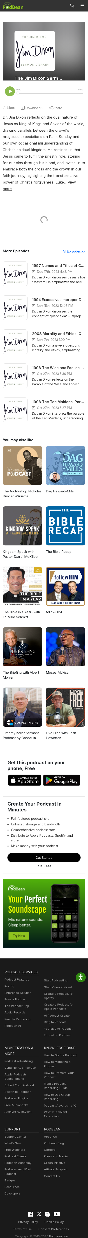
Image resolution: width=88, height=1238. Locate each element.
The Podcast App (17, 1006)
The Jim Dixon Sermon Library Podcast (38, 78)
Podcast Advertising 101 (60, 1105)
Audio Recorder (16, 1012)
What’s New (13, 1143)
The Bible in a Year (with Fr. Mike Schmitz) (21, 614)
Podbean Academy (18, 1163)
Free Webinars (15, 1149)
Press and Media (56, 1156)
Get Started (44, 857)
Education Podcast (57, 1035)
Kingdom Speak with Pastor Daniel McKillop (20, 554)
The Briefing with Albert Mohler (21, 675)
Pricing (9, 986)
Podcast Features (17, 979)
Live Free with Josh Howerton (61, 735)
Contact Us (52, 1176)
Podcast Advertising (19, 1061)
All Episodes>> (74, 251)
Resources (12, 1187)
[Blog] (47, 1214)
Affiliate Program (55, 1169)
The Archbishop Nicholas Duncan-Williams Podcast (22, 494)
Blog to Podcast (55, 1022)
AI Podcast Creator (57, 1015)
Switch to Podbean (18, 1091)
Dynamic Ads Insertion (20, 1067)
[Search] (72, 5)
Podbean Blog (54, 1143)
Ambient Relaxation (18, 1111)
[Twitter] (39, 1214)
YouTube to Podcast (58, 1028)
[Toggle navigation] (82, 5)
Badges (10, 1180)
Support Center (15, 1136)
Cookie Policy (54, 1222)
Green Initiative (54, 1163)
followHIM (54, 612)
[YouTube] (57, 1214)
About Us (50, 1136)
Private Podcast (16, 999)
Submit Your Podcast (19, 1085)
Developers (13, 1193)
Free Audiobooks (16, 1105)
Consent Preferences (53, 1229)
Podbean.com (59, 1236)
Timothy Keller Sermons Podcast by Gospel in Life (21, 736)
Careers (50, 1149)
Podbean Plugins (16, 1098)
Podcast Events (15, 1156)
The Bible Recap (59, 551)
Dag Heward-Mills (60, 491)
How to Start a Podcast (60, 1055)
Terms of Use (22, 1229)
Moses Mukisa (57, 672)
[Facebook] (30, 1214)
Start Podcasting (55, 980)
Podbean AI (13, 1025)
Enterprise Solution (18, 993)
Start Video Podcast (58, 987)
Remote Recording (17, 1019)
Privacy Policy (28, 1222)
